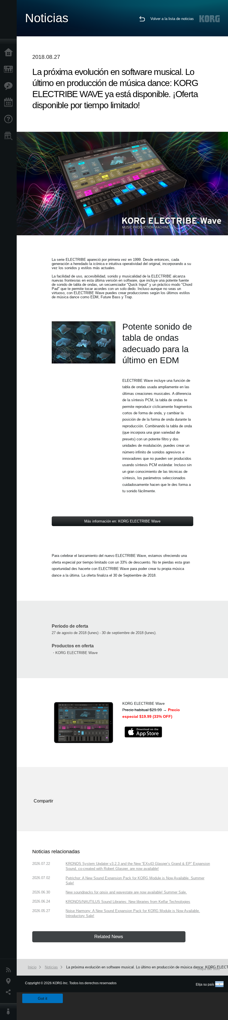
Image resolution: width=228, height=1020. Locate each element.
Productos (9, 69)
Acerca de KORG (9, 1011)
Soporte (9, 119)
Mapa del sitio (208, 969)
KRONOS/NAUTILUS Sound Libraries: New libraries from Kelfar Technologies (128, 902)
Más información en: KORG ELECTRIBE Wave (122, 521)
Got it (42, 998)
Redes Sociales (9, 992)
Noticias (9, 970)
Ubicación (9, 981)
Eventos (9, 102)
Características (9, 86)
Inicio (9, 52)
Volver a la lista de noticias (172, 19)
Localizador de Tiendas (9, 138)
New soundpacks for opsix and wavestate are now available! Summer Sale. (126, 892)
